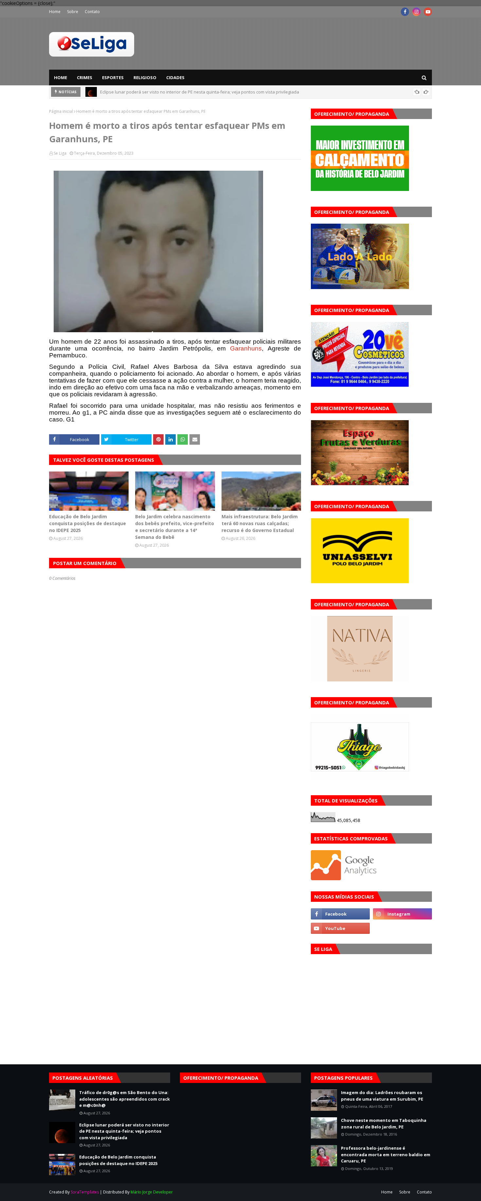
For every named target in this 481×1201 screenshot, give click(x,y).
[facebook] (405, 12)
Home (55, 11)
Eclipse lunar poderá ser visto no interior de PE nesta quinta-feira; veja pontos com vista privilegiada (124, 1131)
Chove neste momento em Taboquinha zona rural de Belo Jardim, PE (383, 1123)
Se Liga (60, 153)
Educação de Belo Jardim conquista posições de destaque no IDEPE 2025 (171, 95)
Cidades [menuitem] (175, 77)
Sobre (72, 11)
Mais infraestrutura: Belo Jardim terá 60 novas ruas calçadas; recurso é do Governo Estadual (260, 523)
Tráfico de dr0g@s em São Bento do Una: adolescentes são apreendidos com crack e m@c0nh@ (124, 1098)
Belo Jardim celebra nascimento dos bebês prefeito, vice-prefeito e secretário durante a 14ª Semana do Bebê (174, 526)
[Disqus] (175, 812)
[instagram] (416, 12)
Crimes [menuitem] (84, 77)
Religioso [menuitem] (145, 77)
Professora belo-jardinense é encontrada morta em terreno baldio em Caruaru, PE (385, 1154)
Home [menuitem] (60, 77)
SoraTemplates (85, 1192)
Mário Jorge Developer (152, 1192)
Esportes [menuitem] (113, 77)
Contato (92, 11)
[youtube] (428, 12)
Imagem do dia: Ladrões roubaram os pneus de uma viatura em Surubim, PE (382, 1095)
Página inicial (61, 111)
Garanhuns (246, 348)
